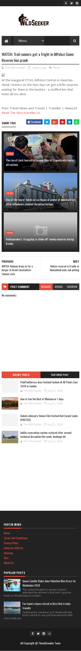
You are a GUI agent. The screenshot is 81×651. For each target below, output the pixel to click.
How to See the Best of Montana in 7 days (42, 399)
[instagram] (77, 3)
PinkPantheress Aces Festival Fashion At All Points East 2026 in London (49, 384)
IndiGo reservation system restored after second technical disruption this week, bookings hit (45, 435)
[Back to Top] (49, 633)
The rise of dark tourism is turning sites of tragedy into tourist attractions (40, 162)
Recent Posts (21, 375)
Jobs (6, 557)
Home (7, 533)
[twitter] (71, 3)
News (56, 67)
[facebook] (66, 3)
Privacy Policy (11, 543)
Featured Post (60, 375)
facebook (72, 286)
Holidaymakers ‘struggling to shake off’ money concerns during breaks (40, 241)
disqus (59, 286)
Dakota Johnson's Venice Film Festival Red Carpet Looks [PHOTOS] (49, 418)
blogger (46, 286)
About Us (9, 562)
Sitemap (8, 553)
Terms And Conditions (16, 538)
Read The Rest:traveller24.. (21, 113)
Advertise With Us (13, 548)
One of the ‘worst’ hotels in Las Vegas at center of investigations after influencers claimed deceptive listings (41, 201)
